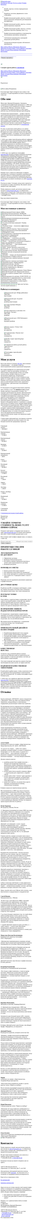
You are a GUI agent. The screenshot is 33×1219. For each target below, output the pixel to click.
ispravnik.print (4, 154)
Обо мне (10, 3)
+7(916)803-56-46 (6, 1213)
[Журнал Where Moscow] (25, 53)
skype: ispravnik (5, 1216)
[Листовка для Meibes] (20, 54)
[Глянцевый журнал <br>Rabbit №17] (22, 53)
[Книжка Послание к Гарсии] (10, 56)
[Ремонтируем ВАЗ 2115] (12, 56)
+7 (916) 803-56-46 (17, 1158)
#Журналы (4, 48)
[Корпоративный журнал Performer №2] (15, 53)
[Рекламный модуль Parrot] (29, 54)
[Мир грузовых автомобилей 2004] (9, 54)
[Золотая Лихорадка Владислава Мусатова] (2, 53)
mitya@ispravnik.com (13, 190)
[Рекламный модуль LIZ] (27, 54)
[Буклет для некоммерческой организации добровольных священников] (14, 53)
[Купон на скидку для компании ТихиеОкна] (24, 54)
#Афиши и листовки (25, 48)
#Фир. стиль (15, 48)
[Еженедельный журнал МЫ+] (3, 54)
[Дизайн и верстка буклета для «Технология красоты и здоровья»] (5, 53)
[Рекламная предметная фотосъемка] (12, 54)
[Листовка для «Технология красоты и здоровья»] (3, 56)
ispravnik (13, 1172)
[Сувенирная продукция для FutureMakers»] (20, 53)
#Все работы (4, 47)
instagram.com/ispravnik (7, 1183)
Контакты (3, 4)
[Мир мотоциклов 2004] (8, 54)
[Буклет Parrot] (13, 53)
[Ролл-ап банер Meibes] (17, 54)
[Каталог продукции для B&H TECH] (9, 53)
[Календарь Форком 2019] (16, 54)
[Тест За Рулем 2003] (7, 54)
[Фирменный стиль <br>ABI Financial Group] (17, 53)
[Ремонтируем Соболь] (15, 56)
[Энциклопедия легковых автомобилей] (9, 56)
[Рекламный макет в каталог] (19, 54)
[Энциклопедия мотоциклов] (11, 56)
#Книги (10, 47)
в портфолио (20, 67)
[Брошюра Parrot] (30, 54)
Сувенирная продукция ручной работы (12, 513)
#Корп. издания (5, 50)
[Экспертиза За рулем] (10, 54)
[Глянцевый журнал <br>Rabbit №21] (24, 53)
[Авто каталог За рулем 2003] (11, 54)
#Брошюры (16, 47)
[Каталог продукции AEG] (8, 53)
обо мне (19, 363)
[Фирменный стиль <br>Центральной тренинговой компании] (3, 53)
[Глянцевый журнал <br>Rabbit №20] (23, 53)
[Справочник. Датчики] (13, 56)
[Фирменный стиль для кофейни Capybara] (18, 53)
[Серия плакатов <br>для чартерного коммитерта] (23, 54)
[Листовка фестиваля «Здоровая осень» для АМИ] (4, 56)
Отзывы (24, 3)
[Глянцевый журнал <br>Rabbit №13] (21, 53)
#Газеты (9, 48)
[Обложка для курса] (8, 56)
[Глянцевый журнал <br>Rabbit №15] (1, 53)
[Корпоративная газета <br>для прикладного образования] (16, 53)
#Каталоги (23, 47)
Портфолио (4, 3)
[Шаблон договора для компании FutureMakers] (22, 54)
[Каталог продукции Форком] (6, 53)
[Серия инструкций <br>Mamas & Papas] (12, 53)
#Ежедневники (14, 50)
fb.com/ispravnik (5, 1180)
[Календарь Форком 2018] (18, 54)
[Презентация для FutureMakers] (10, 53)
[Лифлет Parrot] (28, 54)
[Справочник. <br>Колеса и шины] (14, 56)
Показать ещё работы (6, 57)
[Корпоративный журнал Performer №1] (4, 53)
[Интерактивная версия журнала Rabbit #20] (2, 54)
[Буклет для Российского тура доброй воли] (7, 53)
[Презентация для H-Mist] (11, 53)
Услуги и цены (17, 3)
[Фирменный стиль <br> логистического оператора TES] (19, 53)
